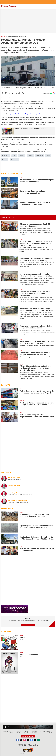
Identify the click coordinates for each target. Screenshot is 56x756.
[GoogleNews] (31, 740)
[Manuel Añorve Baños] (4, 478)
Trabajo (48, 155)
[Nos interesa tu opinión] (28, 727)
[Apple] (35, 740)
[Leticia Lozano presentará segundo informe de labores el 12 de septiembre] (9, 279)
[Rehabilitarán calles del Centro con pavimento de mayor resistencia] (9, 516)
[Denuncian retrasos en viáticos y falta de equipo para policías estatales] (9, 330)
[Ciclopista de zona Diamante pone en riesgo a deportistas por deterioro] (9, 356)
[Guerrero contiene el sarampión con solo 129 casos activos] (9, 550)
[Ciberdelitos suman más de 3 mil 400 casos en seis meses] (9, 229)
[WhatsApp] (9, 93)
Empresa (22, 155)
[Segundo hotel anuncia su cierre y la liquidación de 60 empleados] (9, 204)
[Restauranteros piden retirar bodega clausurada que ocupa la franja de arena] (9, 313)
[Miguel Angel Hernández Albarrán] (4, 501)
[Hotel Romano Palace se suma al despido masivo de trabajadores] (9, 182)
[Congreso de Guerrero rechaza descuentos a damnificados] (9, 193)
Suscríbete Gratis (28, 625)
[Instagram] (24, 740)
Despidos (4, 159)
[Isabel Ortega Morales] (4, 494)
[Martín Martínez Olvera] (4, 486)
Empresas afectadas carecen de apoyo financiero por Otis (25, 114)
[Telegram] (12, 93)
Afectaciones (39, 155)
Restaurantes (14, 159)
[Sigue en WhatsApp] (51, 93)
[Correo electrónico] (16, 93)
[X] (6, 93)
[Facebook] (2, 93)
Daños (14, 155)
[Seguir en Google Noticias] (53, 93)
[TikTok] (28, 740)
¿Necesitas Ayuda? (28, 736)
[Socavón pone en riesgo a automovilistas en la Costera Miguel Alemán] (9, 343)
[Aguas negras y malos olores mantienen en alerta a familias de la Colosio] (9, 528)
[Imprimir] (23, 93)
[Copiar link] (19, 93)
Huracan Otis (5, 155)
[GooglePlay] (38, 740)
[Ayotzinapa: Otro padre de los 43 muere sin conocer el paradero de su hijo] (9, 262)
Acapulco (30, 155)
